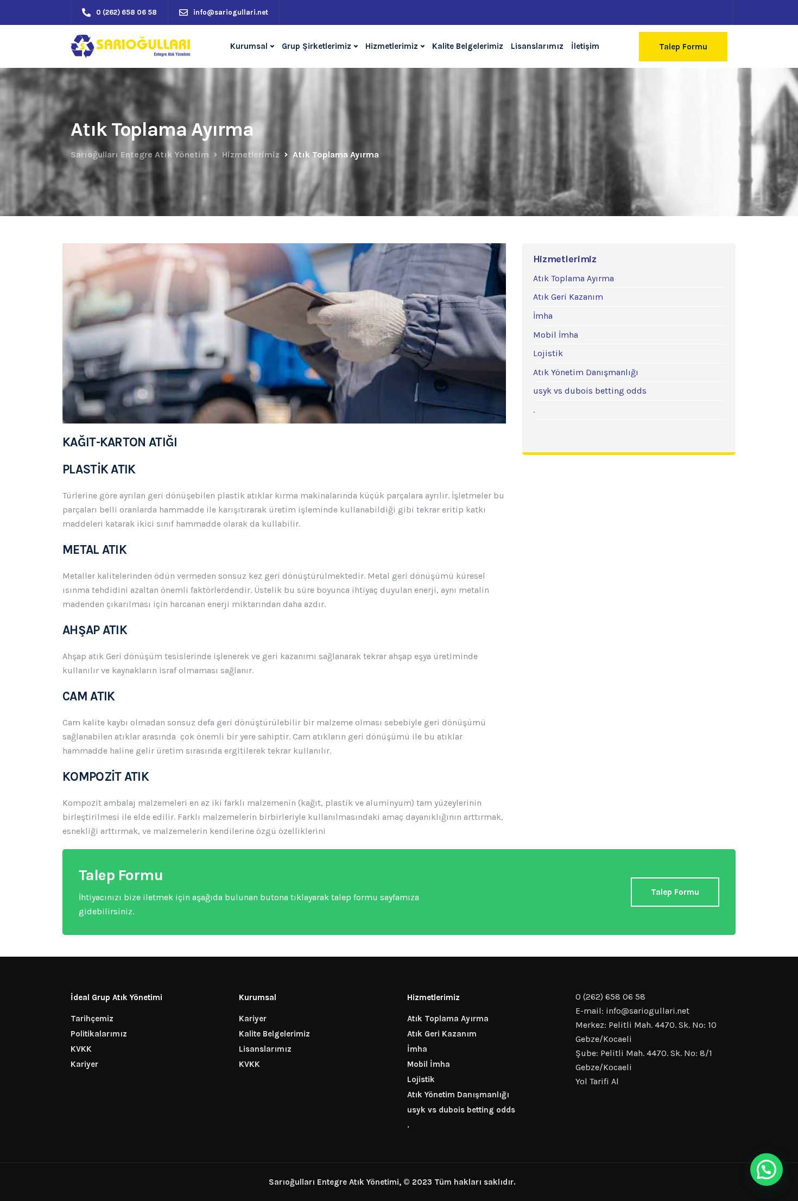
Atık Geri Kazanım (568, 297)
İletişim (585, 46)
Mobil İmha (555, 335)
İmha (543, 316)
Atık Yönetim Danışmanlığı (585, 372)
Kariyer (84, 1064)
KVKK (81, 1049)
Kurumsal (249, 46)
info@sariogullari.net (647, 1011)
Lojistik (548, 353)
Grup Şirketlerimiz (316, 46)
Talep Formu (683, 47)
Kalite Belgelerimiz (467, 46)
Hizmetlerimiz (391, 46)
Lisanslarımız (537, 46)
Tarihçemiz (92, 1018)
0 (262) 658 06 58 (610, 996)
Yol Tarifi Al (597, 1081)
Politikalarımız (99, 1034)
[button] (766, 1169)
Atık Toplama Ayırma (573, 278)
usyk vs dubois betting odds (590, 390)
